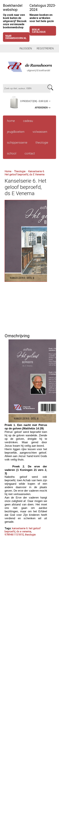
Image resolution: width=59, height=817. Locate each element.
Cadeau (28, 121)
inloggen (25, 48)
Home (11, 121)
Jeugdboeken (15, 132)
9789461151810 (14, 534)
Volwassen (40, 132)
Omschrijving (17, 335)
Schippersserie (17, 142)
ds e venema (23, 531)
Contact (30, 153)
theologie (30, 534)
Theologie (42, 142)
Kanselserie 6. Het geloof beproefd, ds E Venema (25, 173)
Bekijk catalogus (39, 30)
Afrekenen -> (42, 107)
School (11, 153)
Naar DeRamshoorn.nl (16, 37)
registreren (45, 48)
